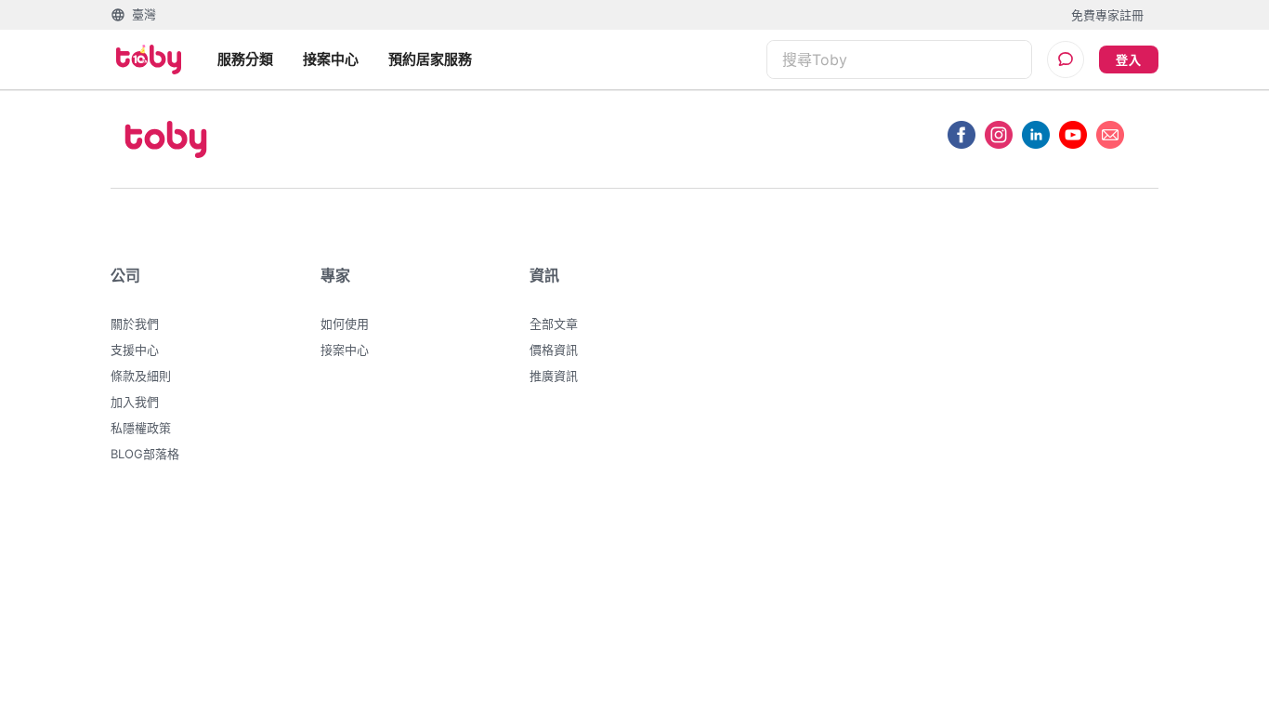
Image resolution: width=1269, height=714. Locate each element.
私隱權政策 (141, 427)
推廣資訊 (554, 375)
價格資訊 (554, 349)
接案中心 (331, 59)
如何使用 (345, 323)
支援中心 (135, 349)
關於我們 (135, 323)
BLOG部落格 (145, 453)
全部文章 (554, 323)
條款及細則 (141, 375)
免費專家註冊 (1107, 14)
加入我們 (135, 401)
